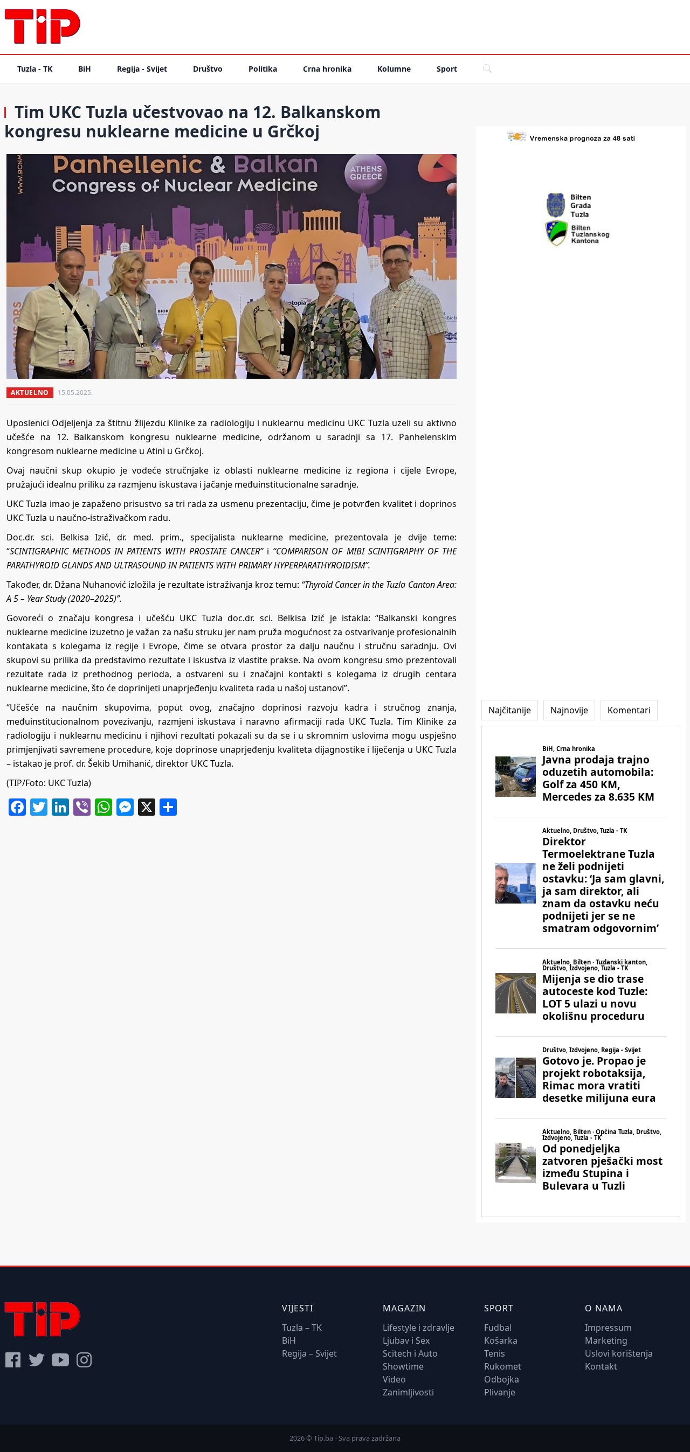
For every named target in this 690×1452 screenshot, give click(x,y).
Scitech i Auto (410, 1353)
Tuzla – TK (302, 1327)
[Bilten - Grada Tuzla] (580, 205)
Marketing (606, 1340)
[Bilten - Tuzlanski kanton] (581, 233)
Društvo (208, 69)
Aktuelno (30, 392)
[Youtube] (60, 1359)
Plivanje (499, 1392)
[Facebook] (13, 1359)
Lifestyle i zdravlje (418, 1327)
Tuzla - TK (34, 69)
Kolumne (394, 69)
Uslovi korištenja (619, 1353)
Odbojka (501, 1379)
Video (394, 1379)
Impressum (608, 1327)
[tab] (509, 710)
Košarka (501, 1340)
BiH (84, 69)
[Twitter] (36, 1359)
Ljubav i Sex (406, 1340)
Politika (263, 69)
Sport (447, 69)
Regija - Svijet (142, 69)
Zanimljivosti (408, 1392)
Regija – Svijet (309, 1353)
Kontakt (601, 1366)
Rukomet (502, 1366)
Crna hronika (327, 69)
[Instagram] (84, 1359)
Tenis (494, 1353)
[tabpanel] (580, 971)
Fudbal (498, 1327)
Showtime (403, 1366)
